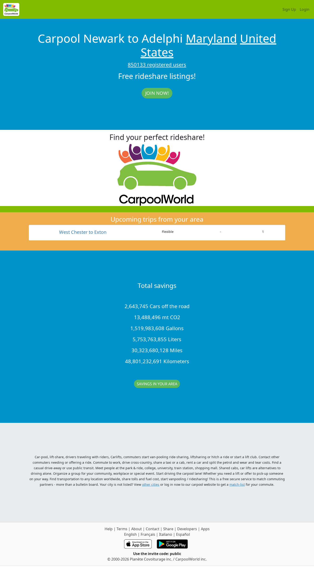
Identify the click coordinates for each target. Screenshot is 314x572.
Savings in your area (157, 383)
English (130, 534)
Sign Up (289, 9)
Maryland (211, 38)
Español (183, 534)
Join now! (157, 93)
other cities (150, 484)
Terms (122, 528)
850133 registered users (157, 64)
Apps (205, 528)
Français (148, 534)
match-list (237, 484)
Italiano (165, 534)
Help (109, 528)
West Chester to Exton (82, 232)
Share (168, 528)
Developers (187, 528)
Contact (152, 528)
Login (304, 9)
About (136, 528)
